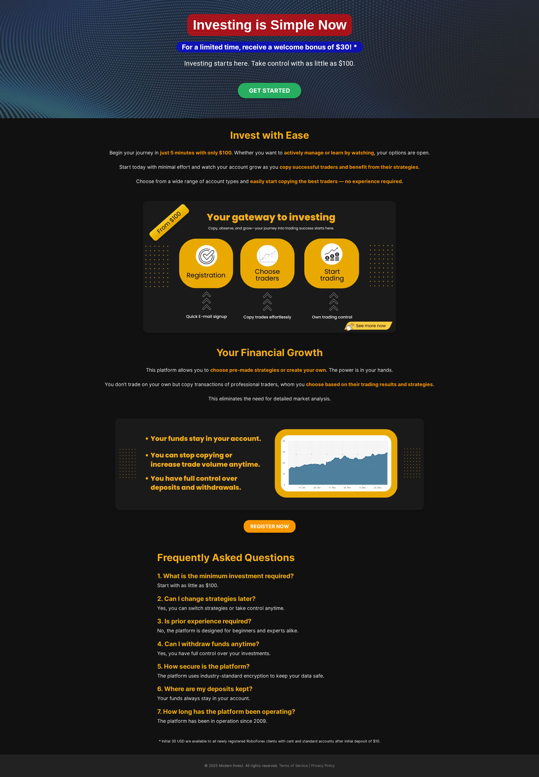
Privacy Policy (323, 766)
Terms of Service (293, 766)
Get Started (269, 90)
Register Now (269, 526)
